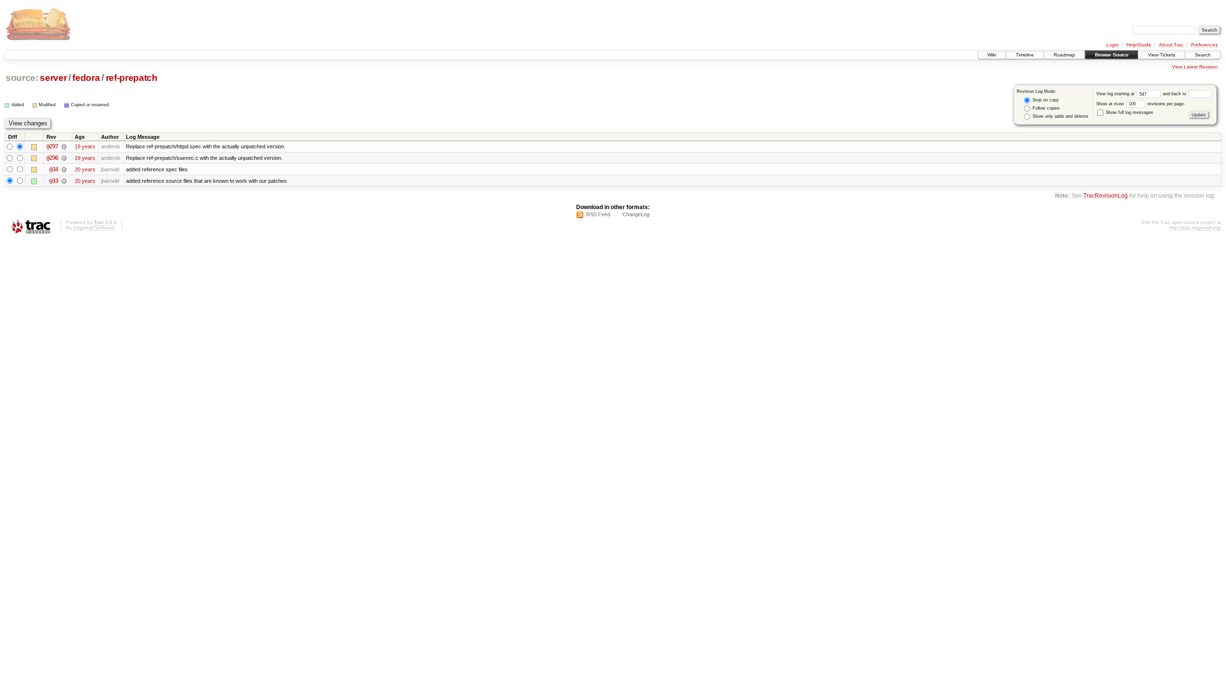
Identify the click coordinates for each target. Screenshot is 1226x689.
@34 (53, 169)
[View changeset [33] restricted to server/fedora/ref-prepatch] (64, 181)
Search (1203, 54)
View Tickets (1161, 54)
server (53, 78)
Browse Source (1111, 54)
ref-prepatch (132, 78)
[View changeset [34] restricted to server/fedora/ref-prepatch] (64, 169)
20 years (85, 169)
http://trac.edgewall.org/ (1195, 227)
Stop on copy (1045, 100)
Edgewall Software (93, 227)
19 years (85, 146)
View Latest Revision (1195, 66)
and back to (1175, 93)
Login (1112, 44)
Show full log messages (1128, 112)
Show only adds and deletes (1060, 116)
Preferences (1204, 44)
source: (22, 78)
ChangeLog (636, 214)
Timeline (1025, 54)
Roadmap (1064, 54)
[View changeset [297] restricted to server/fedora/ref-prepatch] (64, 146)
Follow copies (1045, 108)
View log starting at (1116, 93)
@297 (52, 146)
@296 (52, 158)
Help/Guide (1138, 44)
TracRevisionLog (1105, 195)
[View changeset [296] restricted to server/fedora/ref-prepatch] (64, 158)
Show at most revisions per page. (1140, 103)
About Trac (1171, 44)
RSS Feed (598, 214)
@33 (53, 181)
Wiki (992, 54)
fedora (86, 78)
